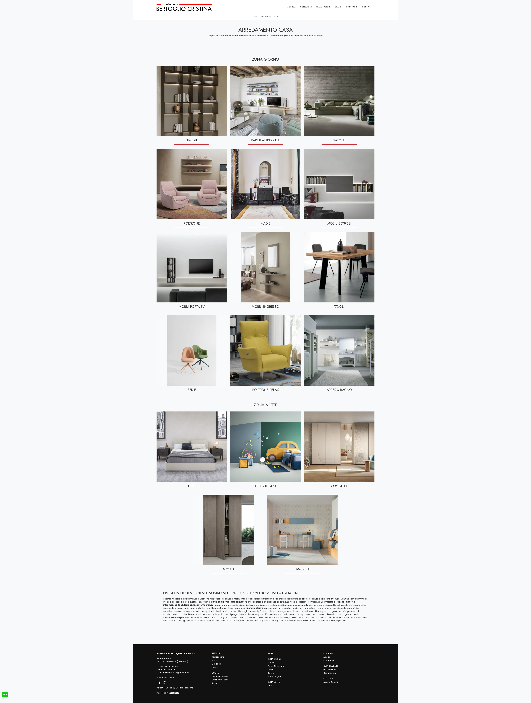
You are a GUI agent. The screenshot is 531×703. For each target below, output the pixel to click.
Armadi (326, 657)
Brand (338, 7)
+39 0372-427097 (169, 666)
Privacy (160, 687)
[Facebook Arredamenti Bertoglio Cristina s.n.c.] (159, 682)
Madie (271, 669)
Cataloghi (352, 7)
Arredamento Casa (269, 17)
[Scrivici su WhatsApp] (5, 694)
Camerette (328, 660)
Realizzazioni (323, 7)
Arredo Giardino (330, 682)
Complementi (330, 673)
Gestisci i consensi (184, 687)
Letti (270, 685)
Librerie (271, 662)
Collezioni (306, 7)
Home (255, 17)
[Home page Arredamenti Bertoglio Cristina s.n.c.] (189, 7)
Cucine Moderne (220, 676)
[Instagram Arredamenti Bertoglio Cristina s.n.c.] (164, 682)
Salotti (271, 673)
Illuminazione (329, 669)
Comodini (328, 653)
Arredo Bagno (274, 676)
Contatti (367, 7)
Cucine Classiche (220, 679)
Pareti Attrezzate (276, 666)
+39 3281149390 (168, 669)
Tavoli (215, 683)
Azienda (291, 7)
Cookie (169, 687)
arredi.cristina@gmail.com (176, 672)
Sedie (270, 653)
